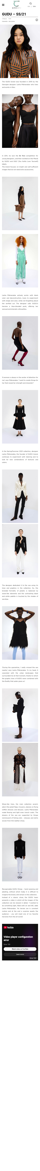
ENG (29, 6)
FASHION (4, 21)
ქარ (34, 6)
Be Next (22, 156)
